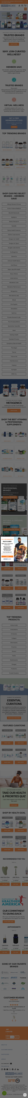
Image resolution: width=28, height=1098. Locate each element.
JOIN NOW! (7, 556)
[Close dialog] (26, 537)
